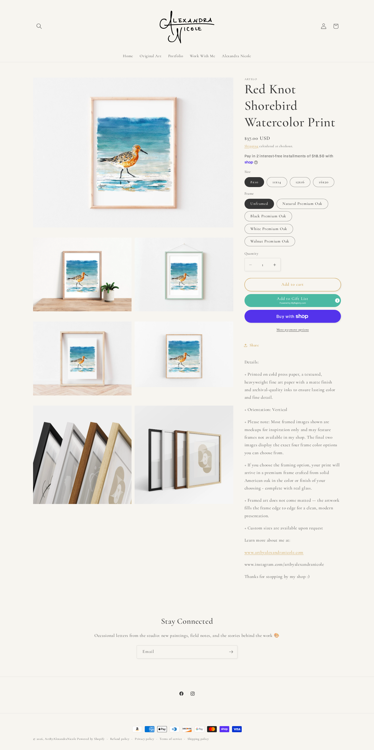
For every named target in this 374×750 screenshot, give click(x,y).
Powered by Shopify (91, 739)
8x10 (254, 182)
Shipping (251, 146)
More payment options (293, 330)
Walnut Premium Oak (270, 241)
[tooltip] (337, 300)
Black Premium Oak (268, 216)
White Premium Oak (268, 228)
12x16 (300, 182)
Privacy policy (144, 739)
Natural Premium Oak (302, 204)
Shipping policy (198, 739)
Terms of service (171, 739)
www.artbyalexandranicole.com (274, 552)
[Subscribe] (231, 652)
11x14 (276, 182)
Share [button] (254, 345)
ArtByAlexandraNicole (60, 739)
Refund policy (120, 739)
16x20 (323, 182)
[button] (39, 26)
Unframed (259, 204)
